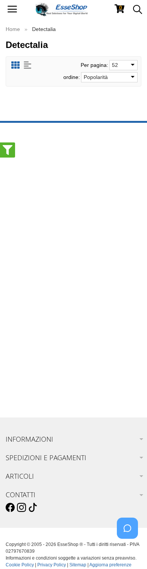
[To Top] (130, 551)
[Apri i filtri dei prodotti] (7, 150)
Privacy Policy (51, 564)
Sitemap (77, 564)
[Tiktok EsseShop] (32, 508)
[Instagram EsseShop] (21, 508)
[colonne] (15, 65)
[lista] (27, 65)
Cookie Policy (20, 564)
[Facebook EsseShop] (10, 508)
